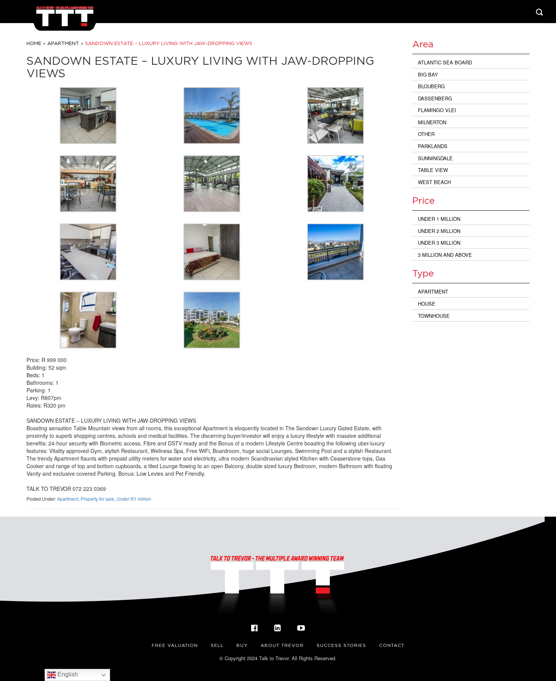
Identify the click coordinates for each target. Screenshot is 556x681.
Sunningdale (435, 158)
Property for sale (97, 498)
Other (426, 133)
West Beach (434, 182)
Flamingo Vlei (437, 110)
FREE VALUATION (175, 645)
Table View (433, 169)
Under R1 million (133, 498)
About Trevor (282, 645)
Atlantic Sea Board (445, 62)
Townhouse (434, 315)
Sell (217, 645)
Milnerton (432, 122)
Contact (391, 645)
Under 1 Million (439, 218)
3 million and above (445, 254)
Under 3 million (439, 242)
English (67, 674)
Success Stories (341, 645)
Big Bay (428, 74)
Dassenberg (435, 98)
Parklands (432, 146)
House (426, 303)
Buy (242, 645)
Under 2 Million (439, 230)
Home (33, 43)
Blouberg (431, 86)
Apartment (63, 43)
